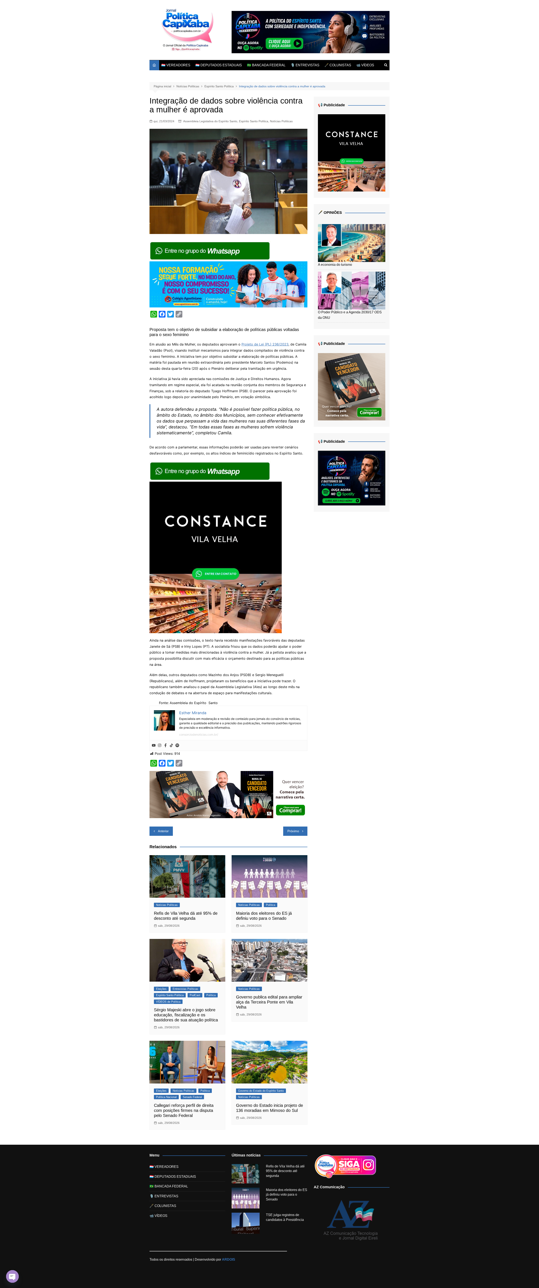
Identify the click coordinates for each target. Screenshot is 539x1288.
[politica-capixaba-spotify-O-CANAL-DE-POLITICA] (351, 478)
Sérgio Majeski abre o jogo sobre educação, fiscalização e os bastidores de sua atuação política (186, 1015)
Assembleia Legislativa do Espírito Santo (210, 121)
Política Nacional (166, 1097)
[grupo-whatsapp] (210, 251)
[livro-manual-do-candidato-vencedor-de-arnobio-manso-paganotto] (351, 386)
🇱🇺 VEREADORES (175, 65)
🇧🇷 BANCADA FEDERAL (266, 65)
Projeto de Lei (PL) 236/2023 (264, 344)
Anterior (163, 831)
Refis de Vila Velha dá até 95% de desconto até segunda (285, 1171)
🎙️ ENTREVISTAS (305, 65)
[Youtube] (154, 745)
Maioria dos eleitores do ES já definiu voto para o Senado (286, 1194)
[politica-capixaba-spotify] (311, 32)
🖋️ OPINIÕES (330, 212)
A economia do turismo (335, 264)
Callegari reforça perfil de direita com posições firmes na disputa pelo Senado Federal (183, 1110)
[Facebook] (165, 745)
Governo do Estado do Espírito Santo (261, 1090)
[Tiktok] (171, 745)
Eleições (161, 988)
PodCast (195, 995)
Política (270, 905)
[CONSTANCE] (215, 557)
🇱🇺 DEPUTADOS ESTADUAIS (218, 65)
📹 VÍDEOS (365, 65)
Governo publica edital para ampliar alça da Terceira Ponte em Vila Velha (269, 1002)
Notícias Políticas (281, 121)
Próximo (293, 831)
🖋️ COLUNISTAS (337, 65)
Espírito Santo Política (253, 121)
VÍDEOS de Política (168, 1001)
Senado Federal (192, 1097)
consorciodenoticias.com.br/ (198, 734)
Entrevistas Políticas (185, 988)
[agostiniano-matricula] (228, 284)
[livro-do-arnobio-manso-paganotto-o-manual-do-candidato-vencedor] (228, 794)
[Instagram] (159, 745)
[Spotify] (177, 745)
